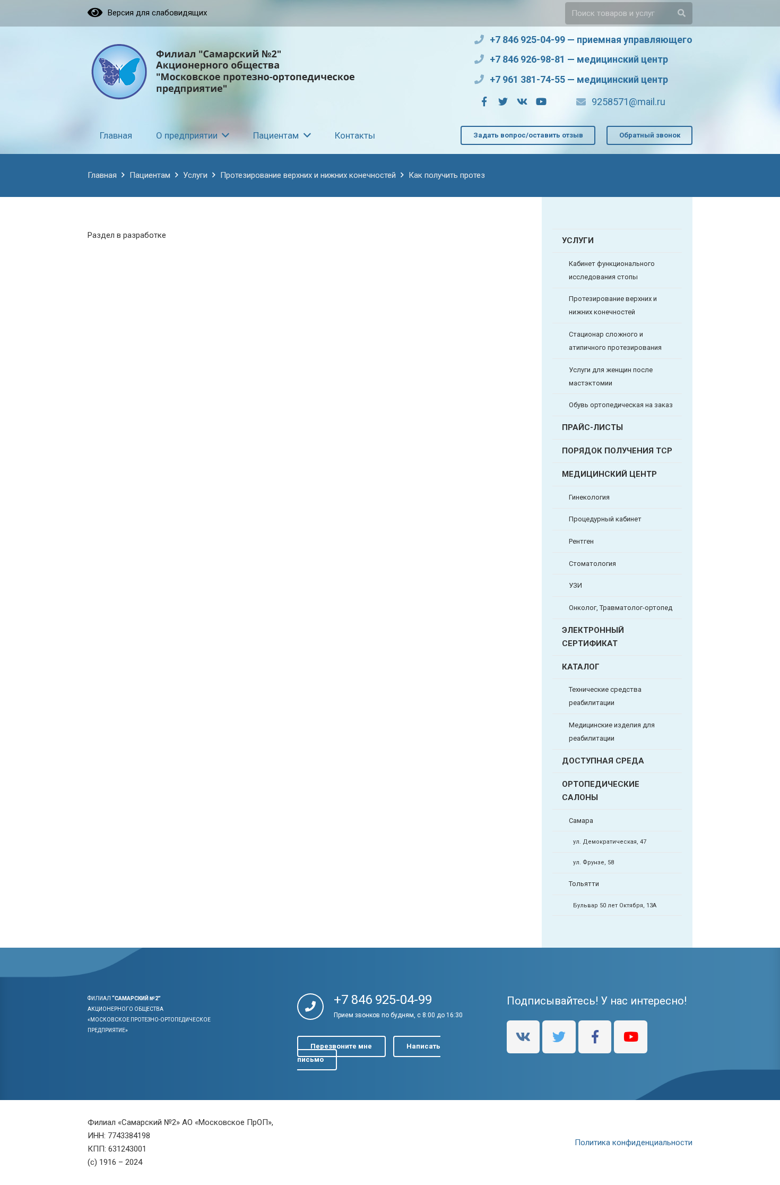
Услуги (578, 240)
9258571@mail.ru (628, 101)
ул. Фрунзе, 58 (593, 862)
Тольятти (584, 884)
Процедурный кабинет (605, 519)
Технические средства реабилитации (605, 696)
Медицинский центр (609, 474)
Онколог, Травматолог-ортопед (620, 608)
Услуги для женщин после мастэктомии (611, 376)
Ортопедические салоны (600, 790)
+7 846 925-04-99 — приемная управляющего (591, 39)
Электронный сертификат (593, 636)
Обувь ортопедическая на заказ (621, 405)
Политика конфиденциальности (633, 1142)
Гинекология (589, 497)
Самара (581, 821)
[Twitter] (503, 101)
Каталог (581, 667)
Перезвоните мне (341, 1047)
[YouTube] (541, 101)
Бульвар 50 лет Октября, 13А (614, 905)
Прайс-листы (592, 427)
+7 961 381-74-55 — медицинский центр (579, 79)
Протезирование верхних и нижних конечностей (613, 305)
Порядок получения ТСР (617, 451)
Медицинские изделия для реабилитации (612, 731)
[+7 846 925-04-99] (315, 1007)
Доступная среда (603, 761)
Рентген (581, 541)
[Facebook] (483, 101)
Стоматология (592, 564)
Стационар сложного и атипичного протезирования (615, 340)
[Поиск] (681, 13)
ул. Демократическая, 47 (609, 841)
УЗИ (575, 585)
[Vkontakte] (522, 101)
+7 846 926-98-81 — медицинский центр (579, 59)
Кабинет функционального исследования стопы (612, 270)
